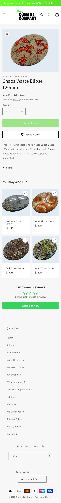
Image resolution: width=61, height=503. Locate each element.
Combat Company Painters (21, 389)
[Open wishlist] (47, 15)
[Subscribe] (49, 456)
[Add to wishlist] (25, 193)
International (14, 352)
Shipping (16, 99)
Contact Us (12, 433)
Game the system (16, 359)
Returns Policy (14, 419)
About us (11, 404)
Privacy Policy (14, 426)
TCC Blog (11, 396)
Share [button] (9, 167)
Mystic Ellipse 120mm (44, 268)
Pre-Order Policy (15, 411)
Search (10, 337)
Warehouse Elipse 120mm (13, 222)
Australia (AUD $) (29, 479)
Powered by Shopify (43, 497)
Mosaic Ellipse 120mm (44, 221)
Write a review (30, 305)
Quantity (6, 104)
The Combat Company (25, 497)
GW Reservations (15, 367)
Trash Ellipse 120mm (15, 268)
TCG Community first (17, 382)
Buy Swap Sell (14, 374)
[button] (4, 15)
